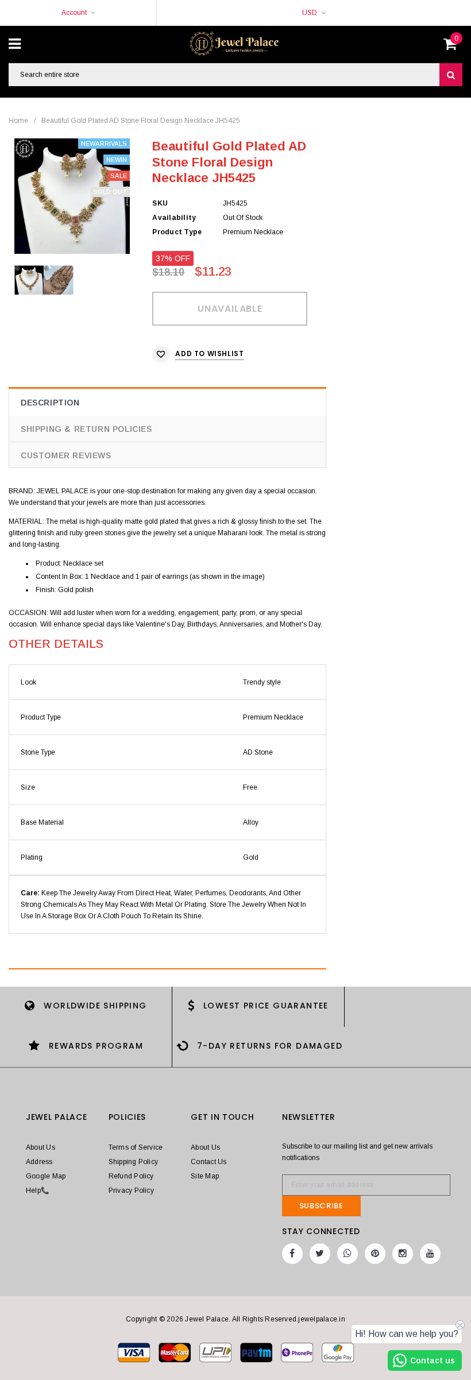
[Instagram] (402, 1253)
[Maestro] (257, 1352)
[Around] (337, 1352)
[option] (72, 196)
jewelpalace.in (321, 1319)
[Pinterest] (375, 1253)
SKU (160, 203)
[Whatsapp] (347, 1253)
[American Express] (297, 1352)
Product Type (177, 232)
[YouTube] (430, 1253)
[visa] (134, 1352)
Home (18, 121)
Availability (174, 218)
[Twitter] (320, 1253)
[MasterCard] (216, 1352)
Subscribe (321, 1205)
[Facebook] (292, 1253)
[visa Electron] (175, 1352)
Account (74, 13)
